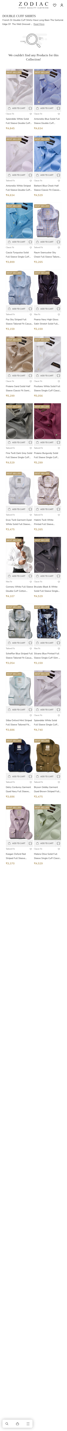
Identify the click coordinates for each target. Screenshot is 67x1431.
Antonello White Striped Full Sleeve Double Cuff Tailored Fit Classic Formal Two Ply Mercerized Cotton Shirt (19, 188)
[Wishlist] (54, 5)
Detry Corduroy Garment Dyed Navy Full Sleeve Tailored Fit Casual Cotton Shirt (19, 790)
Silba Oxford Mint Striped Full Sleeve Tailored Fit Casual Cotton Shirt (19, 723)
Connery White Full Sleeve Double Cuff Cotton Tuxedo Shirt (19, 589)
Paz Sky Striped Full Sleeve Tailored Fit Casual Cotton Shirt (19, 322)
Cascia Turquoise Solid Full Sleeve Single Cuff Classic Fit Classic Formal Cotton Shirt (19, 255)
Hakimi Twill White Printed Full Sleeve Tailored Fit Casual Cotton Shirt (47, 522)
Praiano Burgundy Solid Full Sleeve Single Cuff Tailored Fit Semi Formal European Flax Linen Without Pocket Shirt (46, 456)
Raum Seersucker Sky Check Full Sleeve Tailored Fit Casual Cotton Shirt (47, 255)
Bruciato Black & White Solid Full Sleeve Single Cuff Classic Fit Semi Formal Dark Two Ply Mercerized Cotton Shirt (46, 589)
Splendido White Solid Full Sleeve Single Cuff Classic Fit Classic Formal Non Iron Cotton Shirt (47, 723)
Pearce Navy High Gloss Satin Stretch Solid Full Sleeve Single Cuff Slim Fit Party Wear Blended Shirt (47, 322)
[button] (7, 1423)
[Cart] (17, 1423)
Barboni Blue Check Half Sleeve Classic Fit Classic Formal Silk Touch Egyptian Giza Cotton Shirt (47, 188)
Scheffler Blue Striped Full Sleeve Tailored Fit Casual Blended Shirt (19, 656)
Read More (39, 24)
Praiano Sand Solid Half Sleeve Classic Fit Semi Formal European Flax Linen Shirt (18, 389)
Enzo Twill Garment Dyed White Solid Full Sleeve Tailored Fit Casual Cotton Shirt (19, 522)
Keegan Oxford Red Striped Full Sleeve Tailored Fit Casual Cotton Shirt (19, 856)
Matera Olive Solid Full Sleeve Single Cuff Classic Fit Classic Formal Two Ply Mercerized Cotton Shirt (47, 856)
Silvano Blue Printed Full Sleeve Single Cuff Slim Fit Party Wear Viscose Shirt (47, 656)
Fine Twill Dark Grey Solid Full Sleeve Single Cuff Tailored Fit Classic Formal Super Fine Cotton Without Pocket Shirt (19, 456)
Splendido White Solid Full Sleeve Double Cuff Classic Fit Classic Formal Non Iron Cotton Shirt (19, 121)
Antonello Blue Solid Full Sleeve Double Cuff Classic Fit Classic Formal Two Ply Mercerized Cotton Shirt (47, 121)
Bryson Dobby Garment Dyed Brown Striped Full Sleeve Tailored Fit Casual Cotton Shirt (47, 790)
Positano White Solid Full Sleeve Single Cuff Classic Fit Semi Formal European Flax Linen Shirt (47, 389)
